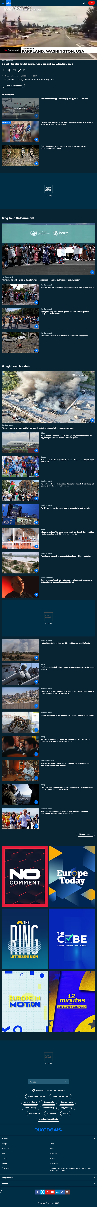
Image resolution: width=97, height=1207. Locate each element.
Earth (52, 1148)
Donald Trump (30, 1108)
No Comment (7, 277)
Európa (4, 1144)
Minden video (84, 834)
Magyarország (47, 577)
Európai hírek (7, 425)
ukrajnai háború (30, 1102)
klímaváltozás (34, 1113)
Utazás (4, 1158)
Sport (43, 457)
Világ (43, 433)
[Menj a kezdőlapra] (8, 3)
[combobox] (48, 1081)
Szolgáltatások (7, 1178)
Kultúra (52, 1158)
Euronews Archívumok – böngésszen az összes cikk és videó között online (71, 1169)
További (5, 1184)
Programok (54, 1163)
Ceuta (65, 1113)
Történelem (51, 1113)
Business (5, 1148)
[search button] (66, 1081)
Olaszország (49, 1102)
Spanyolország (67, 1102)
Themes (5, 1138)
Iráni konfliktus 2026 (60, 1096)
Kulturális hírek (47, 760)
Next (4, 1153)
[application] (48, 33)
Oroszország (48, 1108)
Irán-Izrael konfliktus (36, 1096)
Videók (4, 1163)
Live (91, 3)
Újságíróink (6, 1168)
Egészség (53, 1153)
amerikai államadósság (48, 1119)
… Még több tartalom (13, 85)
